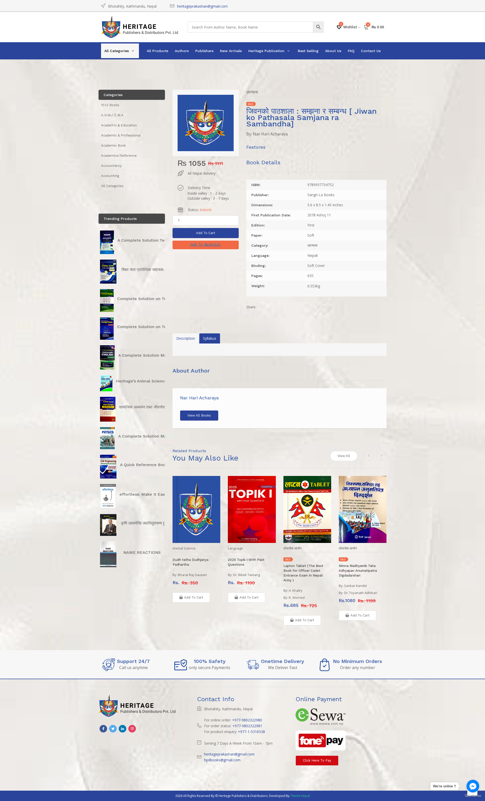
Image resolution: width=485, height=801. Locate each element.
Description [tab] (185, 338)
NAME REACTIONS (142, 552)
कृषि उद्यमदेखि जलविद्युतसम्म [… (144, 523)
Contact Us (371, 51)
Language (235, 548)
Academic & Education (119, 125)
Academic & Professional (121, 135)
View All (343, 456)
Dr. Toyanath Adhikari (360, 592)
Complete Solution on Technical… (150, 298)
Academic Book (113, 145)
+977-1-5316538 (251, 731)
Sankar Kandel (355, 585)
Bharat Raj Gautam (192, 575)
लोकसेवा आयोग (292, 548)
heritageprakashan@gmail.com (202, 6)
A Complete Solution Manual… (148, 355)
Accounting (110, 176)
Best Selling (308, 51)
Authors (182, 51)
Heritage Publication (266, 51)
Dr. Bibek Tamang (246, 575)
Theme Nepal (300, 796)
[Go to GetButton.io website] (473, 795)
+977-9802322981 (247, 725)
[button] (206, 245)
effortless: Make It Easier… (146, 494)
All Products (157, 51)
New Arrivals (231, 51)
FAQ (351, 51)
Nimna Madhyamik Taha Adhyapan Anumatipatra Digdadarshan (358, 570)
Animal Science (184, 548)
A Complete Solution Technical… (149, 240)
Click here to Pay (317, 760)
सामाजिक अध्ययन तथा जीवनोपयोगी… (147, 407)
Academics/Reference (119, 155)
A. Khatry (295, 590)
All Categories (116, 51)
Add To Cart (205, 233)
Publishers (204, 51)
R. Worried (297, 597)
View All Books (199, 415)
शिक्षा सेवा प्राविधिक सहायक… (144, 269)
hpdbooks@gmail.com (222, 760)
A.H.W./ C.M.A (112, 115)
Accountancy (111, 166)
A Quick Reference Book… (146, 464)
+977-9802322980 (247, 720)
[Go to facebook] (473, 786)
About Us (333, 51)
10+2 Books (110, 105)
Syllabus (209, 338)
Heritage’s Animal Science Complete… (153, 381)
